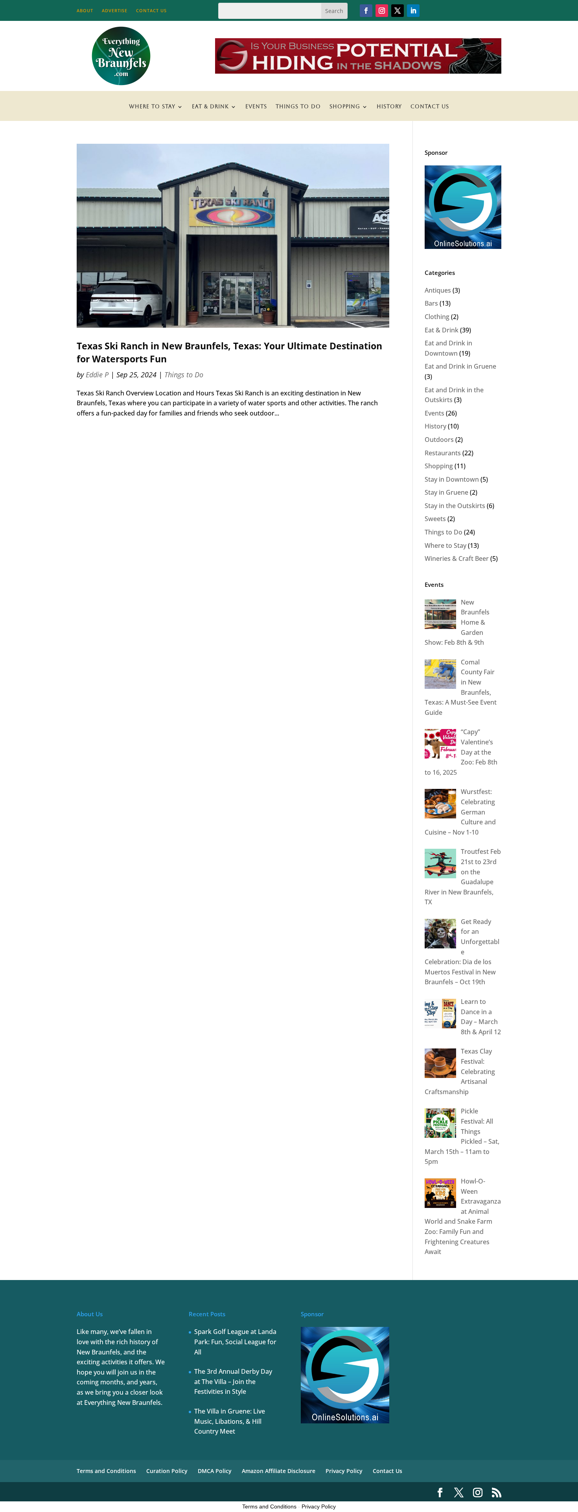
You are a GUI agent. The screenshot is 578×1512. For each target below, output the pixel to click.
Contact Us (151, 10)
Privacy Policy (344, 1471)
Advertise (114, 10)
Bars (431, 303)
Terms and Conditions (106, 1471)
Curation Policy (167, 1471)
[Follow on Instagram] (382, 10)
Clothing (437, 316)
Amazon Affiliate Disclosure (278, 1471)
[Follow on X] (397, 10)
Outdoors (439, 439)
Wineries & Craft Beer (457, 558)
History (389, 106)
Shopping (344, 106)
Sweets (435, 518)
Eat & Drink (210, 106)
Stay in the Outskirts (455, 505)
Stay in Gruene (446, 492)
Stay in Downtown (452, 479)
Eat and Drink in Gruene (460, 366)
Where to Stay (152, 106)
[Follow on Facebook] (366, 10)
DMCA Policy (215, 1471)
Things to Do (298, 106)
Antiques (438, 290)
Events (256, 106)
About (85, 10)
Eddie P (97, 374)
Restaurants (443, 453)
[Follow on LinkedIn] (413, 10)
